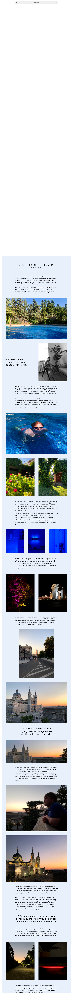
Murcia (28, 929)
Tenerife (21, 929)
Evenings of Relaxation (36, 265)
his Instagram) (53, 767)
